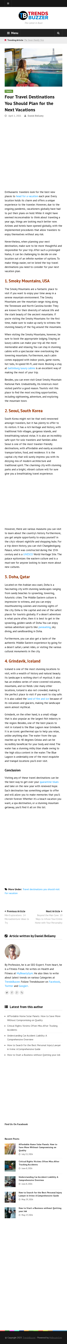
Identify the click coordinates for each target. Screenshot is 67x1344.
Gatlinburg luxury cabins (21, 368)
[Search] (58, 33)
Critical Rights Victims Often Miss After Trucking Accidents (32, 1027)
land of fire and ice (38, 698)
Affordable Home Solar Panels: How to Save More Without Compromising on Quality (33, 1018)
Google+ (23, 986)
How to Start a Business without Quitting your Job (33, 1054)
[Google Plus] (17, 992)
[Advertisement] (33, 155)
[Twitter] (7, 992)
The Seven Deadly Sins (34, 40)
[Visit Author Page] (12, 952)
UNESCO (28, 554)
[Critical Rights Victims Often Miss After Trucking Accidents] (10, 1166)
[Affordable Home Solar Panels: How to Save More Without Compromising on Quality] (10, 1149)
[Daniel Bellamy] (22, 992)
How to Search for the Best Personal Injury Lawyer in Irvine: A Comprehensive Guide (34, 1047)
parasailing (44, 627)
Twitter (9, 986)
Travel (8, 91)
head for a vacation (27, 196)
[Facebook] (12, 992)
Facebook (54, 981)
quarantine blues (49, 782)
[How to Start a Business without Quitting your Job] (10, 1212)
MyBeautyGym (25, 973)
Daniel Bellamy (35, 115)
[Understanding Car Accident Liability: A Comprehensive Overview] (10, 1181)
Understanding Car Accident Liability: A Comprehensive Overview (27, 1037)
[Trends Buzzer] (33, 18)
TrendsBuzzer (12, 981)
